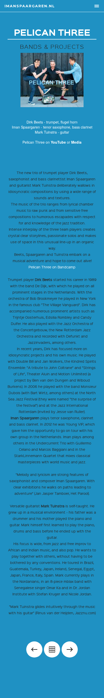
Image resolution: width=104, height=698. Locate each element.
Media (76, 142)
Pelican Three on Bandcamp (52, 267)
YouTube (58, 142)
